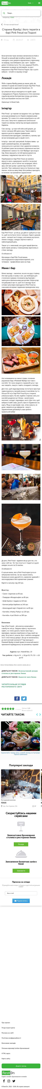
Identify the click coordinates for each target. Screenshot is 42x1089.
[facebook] (17, 699)
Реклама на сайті (8, 1033)
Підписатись (22, 901)
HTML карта (6, 1053)
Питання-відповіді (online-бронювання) (15, 1048)
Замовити (21, 871)
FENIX (12, 17)
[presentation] (37, 714)
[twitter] (24, 699)
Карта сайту (6, 1059)
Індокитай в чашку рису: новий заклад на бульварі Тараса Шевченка (20, 753)
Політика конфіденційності (11, 1038)
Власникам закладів (9, 1043)
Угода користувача (8, 1028)
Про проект (6, 1023)
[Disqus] (21, 935)
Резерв (21, 844)
